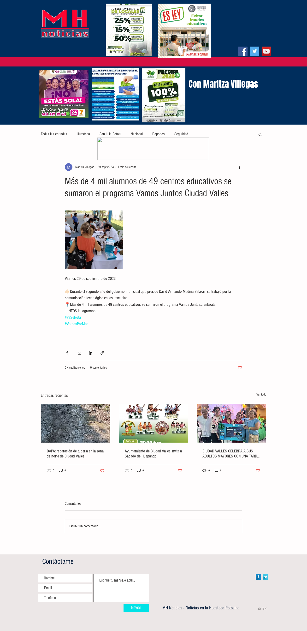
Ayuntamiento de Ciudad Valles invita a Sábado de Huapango (153, 454)
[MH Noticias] (243, 51)
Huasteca (83, 134)
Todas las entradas (54, 134)
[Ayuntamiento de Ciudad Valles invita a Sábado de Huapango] (153, 423)
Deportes (158, 134)
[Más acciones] (239, 167)
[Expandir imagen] (94, 239)
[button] (260, 134)
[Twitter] (254, 51)
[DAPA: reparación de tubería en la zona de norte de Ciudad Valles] (75, 423)
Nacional (137, 134)
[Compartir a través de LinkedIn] (90, 353)
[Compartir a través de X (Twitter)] (79, 353)
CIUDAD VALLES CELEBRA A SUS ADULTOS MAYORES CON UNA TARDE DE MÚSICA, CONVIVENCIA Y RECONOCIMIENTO (230, 454)
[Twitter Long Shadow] (265, 577)
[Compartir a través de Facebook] (67, 353)
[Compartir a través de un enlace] (102, 353)
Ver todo (261, 395)
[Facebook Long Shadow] (258, 577)
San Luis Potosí (110, 134)
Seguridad (181, 134)
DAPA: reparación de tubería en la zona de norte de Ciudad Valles (75, 454)
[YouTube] (266, 51)
